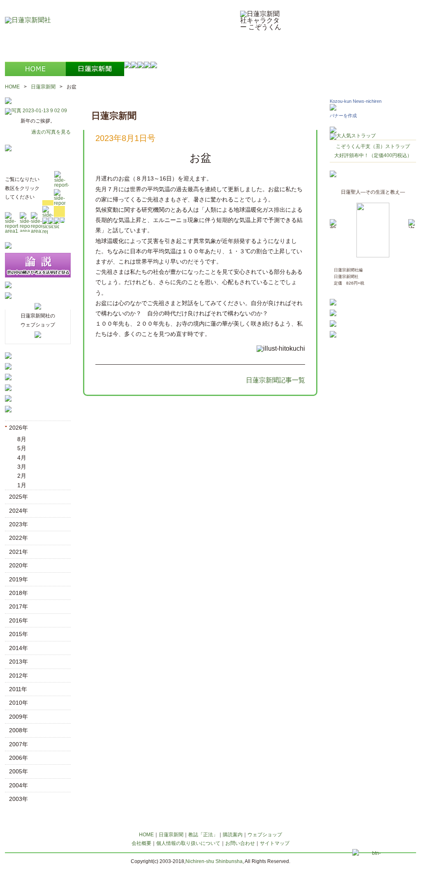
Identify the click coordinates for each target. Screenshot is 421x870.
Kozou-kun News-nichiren (356, 101)
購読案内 (233, 835)
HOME (12, 87)
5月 (21, 448)
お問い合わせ (240, 843)
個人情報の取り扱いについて (188, 843)
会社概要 (141, 843)
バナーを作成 (343, 115)
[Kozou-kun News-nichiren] (333, 108)
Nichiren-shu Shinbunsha (214, 861)
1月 (21, 485)
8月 (21, 439)
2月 (21, 475)
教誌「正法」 (203, 835)
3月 (21, 466)
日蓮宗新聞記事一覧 (275, 380)
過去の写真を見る (51, 132)
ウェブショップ (265, 835)
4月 (21, 457)
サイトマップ (274, 843)
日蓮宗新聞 (43, 87)
